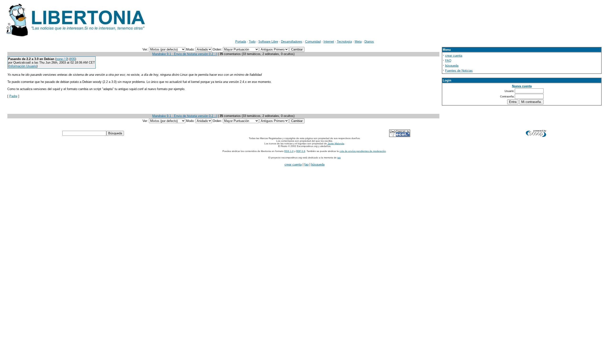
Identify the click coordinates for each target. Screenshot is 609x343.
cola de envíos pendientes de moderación (362, 151)
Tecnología (344, 41)
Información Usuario (23, 66)
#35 (72, 59)
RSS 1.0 (289, 151)
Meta (358, 41)
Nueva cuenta (522, 86)
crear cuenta (453, 55)
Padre (13, 96)
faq (306, 164)
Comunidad (313, 41)
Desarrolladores (291, 41)
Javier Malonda (336, 143)
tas (339, 157)
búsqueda (451, 65)
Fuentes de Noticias (459, 70)
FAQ (448, 60)
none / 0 (61, 59)
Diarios (369, 41)
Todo (252, 41)
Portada (240, 41)
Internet (329, 41)
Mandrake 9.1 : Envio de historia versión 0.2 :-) (184, 54)
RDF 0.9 (300, 151)
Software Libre (268, 41)
